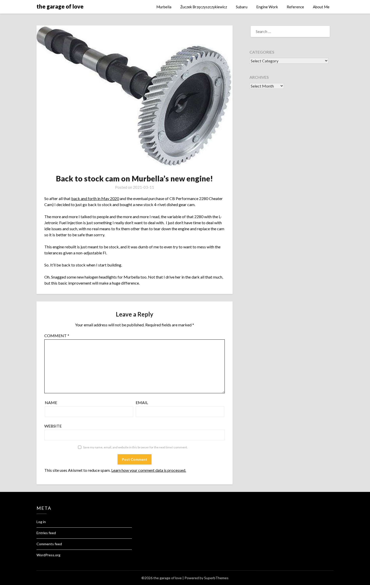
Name (51, 402)
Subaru (241, 7)
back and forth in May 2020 (95, 198)
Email (142, 402)
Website (53, 425)
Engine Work (267, 7)
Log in (41, 522)
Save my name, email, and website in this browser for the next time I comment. (135, 447)
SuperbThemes (216, 578)
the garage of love (60, 6)
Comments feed (49, 544)
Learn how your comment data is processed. (148, 470)
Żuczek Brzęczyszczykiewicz (203, 7)
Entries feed (46, 533)
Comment (56, 335)
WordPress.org (48, 555)
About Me (321, 7)
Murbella (163, 7)
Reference (295, 7)
